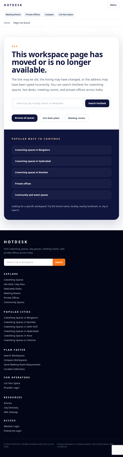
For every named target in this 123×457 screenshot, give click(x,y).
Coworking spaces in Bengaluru (32, 149)
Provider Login (11, 387)
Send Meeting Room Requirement (22, 364)
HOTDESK (13, 5)
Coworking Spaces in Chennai (20, 340)
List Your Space (66, 14)
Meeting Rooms (13, 14)
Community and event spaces (31, 194)
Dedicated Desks (13, 288)
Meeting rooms (76, 118)
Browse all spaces (24, 117)
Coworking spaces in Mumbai (31, 172)
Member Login (12, 426)
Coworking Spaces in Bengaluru (21, 317)
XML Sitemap (11, 412)
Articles (8, 403)
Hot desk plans (51, 118)
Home (7, 22)
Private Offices (33, 14)
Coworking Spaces (13, 279)
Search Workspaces (14, 355)
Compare (49, 14)
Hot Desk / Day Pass (14, 284)
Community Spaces (14, 302)
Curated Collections (14, 369)
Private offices (23, 183)
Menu (113, 4)
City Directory (11, 407)
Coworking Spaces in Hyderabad (21, 331)
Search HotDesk (97, 103)
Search (59, 262)
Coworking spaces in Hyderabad (33, 161)
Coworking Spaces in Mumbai (20, 322)
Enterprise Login (13, 430)
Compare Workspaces (15, 360)
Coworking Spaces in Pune (18, 335)
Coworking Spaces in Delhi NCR (21, 326)
